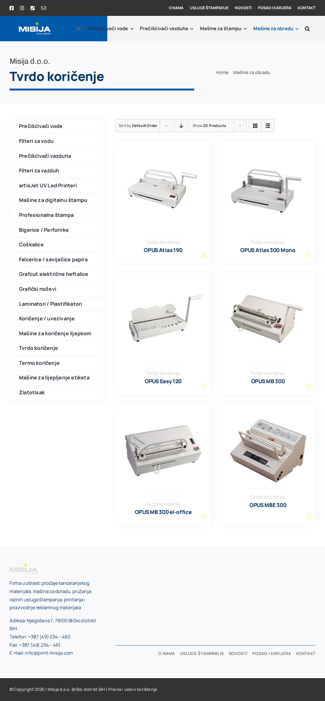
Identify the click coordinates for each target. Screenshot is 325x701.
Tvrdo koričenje (163, 242)
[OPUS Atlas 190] (163, 151)
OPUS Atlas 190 (163, 250)
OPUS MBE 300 (267, 505)
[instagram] (22, 8)
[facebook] (12, 8)
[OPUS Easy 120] (163, 282)
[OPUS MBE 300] (268, 420)
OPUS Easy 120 (163, 381)
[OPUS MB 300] (268, 282)
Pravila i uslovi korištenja (132, 689)
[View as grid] (255, 125)
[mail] (43, 8)
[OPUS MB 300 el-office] (163, 413)
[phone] (32, 8)
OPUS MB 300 (268, 381)
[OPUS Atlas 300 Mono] (268, 151)
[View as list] (268, 125)
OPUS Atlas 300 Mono (267, 250)
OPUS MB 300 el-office (163, 512)
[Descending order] (181, 125)
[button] (307, 28)
